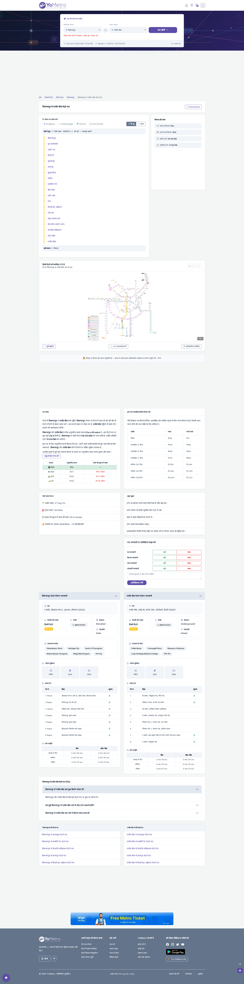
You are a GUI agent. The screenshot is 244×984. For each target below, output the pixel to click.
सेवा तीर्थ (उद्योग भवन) (56, 224)
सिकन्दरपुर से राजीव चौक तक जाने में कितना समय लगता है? (67, 813)
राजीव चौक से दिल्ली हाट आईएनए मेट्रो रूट (143, 862)
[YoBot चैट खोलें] (6, 978)
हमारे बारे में (141, 944)
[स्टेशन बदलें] (105, 30)
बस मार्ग (112, 944)
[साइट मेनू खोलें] (203, 5)
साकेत (50, 178)
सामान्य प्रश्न (142, 953)
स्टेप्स (142, 124)
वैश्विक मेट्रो (114, 957)
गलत (189, 552)
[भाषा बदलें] (196, 5)
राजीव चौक (52, 241)
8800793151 (80, 625)
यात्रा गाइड (114, 948)
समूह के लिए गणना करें (51, 456)
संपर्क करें (141, 948)
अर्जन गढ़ (51, 149)
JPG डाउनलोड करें (119, 346)
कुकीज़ (200, 974)
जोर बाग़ (51, 212)
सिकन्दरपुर (52, 138)
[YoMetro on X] (177, 944)
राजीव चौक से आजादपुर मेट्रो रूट (139, 834)
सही (164, 552)
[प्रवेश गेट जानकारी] (52, 131)
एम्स (49, 201)
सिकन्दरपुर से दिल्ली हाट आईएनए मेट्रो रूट (58, 862)
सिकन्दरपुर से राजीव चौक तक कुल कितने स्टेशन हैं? (64, 789)
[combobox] (83, 30)
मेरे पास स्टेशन (86, 944)
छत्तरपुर (51, 166)
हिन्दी (46, 958)
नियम (159, 358)
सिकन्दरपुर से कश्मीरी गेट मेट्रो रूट (55, 841)
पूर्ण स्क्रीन (50, 346)
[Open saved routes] (240, 970)
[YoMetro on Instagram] (172, 944)
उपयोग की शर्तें (174, 974)
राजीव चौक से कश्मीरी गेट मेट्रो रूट (140, 841)
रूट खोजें (161, 29)
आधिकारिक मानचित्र (193, 346)
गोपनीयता (188, 974)
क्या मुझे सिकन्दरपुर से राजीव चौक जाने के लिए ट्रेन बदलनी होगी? (69, 805)
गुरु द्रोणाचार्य (53, 143)
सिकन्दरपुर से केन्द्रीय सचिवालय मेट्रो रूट (58, 848)
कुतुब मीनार (52, 172)
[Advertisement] (122, 73)
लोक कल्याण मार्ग (54, 218)
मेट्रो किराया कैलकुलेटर (89, 953)
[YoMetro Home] (52, 5)
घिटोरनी (51, 155)
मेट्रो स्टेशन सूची (87, 957)
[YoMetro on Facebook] (167, 944)
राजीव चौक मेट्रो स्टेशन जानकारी (139, 595)
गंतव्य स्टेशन (113, 25)
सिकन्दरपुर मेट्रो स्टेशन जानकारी (54, 595)
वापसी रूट (177, 44)
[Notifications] (186, 5)
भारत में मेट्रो (114, 953)
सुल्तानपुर (51, 161)
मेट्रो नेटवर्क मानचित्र (89, 948)
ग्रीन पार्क (51, 195)
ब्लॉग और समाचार (144, 957)
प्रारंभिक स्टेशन (69, 25)
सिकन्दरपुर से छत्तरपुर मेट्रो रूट (54, 855)
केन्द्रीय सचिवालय (54, 230)
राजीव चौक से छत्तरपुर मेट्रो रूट (139, 855)
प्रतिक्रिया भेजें (137, 582)
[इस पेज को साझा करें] (240, 964)
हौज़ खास (51, 189)
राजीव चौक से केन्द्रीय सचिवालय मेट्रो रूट (143, 848)
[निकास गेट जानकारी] (52, 248)
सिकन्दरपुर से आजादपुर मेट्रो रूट (54, 834)
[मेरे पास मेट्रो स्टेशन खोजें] (191, 5)
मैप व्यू (132, 124)
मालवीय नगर (52, 184)
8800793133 (165, 625)
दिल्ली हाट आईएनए (55, 207)
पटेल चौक (51, 235)
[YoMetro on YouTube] (182, 944)
